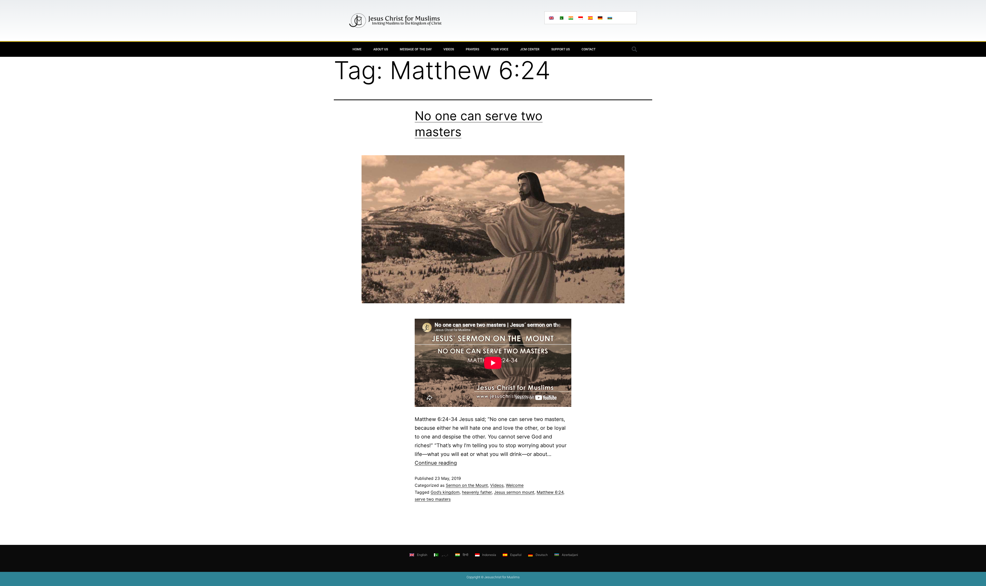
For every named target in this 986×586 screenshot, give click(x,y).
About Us (380, 49)
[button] (634, 49)
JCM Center (529, 49)
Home (357, 49)
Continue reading (436, 463)
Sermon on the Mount (467, 485)
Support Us (560, 49)
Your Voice (499, 49)
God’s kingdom (445, 492)
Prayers (472, 49)
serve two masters (433, 499)
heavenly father (477, 492)
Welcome (515, 485)
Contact (588, 49)
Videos (448, 49)
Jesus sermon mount (514, 492)
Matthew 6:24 (550, 492)
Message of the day (416, 49)
